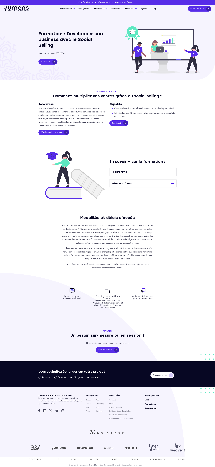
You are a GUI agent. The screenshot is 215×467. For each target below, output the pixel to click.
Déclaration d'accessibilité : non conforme (127, 465)
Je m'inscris (46, 62)
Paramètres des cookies (103, 465)
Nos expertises (66, 9)
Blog (154, 9)
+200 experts (104, 2)
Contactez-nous (105, 350)
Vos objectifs (83, 9)
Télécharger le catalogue (51, 132)
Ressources (129, 9)
